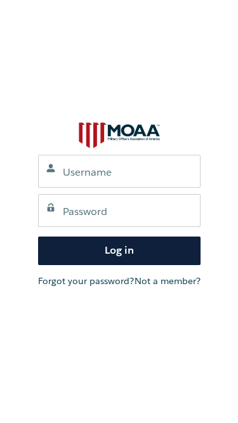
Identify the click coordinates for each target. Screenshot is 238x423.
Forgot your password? (86, 281)
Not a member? (168, 281)
